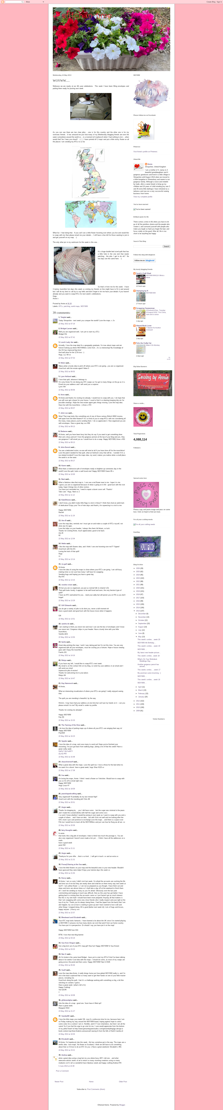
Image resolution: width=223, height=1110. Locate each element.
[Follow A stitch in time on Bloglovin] (144, 262)
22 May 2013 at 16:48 (67, 757)
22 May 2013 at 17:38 (67, 770)
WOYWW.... (142, 676)
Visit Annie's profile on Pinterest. (145, 152)
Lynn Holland (66, 376)
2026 (138, 568)
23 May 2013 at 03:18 (67, 938)
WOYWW (84, 306)
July (140, 630)
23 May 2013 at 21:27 (67, 1011)
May (140, 637)
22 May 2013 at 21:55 (67, 873)
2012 (138, 701)
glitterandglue (67, 1000)
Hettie (63, 543)
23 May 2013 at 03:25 (67, 949)
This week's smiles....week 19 (149, 646)
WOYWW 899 (151, 293)
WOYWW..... (142, 649)
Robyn (64, 660)
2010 (138, 707)
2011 (138, 704)
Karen (63, 466)
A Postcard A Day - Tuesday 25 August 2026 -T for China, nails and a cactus (156, 312)
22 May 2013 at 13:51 (67, 619)
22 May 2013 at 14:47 (67, 678)
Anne (63, 395)
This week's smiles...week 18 (149, 656)
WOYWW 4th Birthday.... (147, 643)
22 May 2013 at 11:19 (67, 516)
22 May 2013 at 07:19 (67, 324)
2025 (138, 572)
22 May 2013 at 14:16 (67, 655)
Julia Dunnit (65, 447)
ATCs (61, 306)
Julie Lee (64, 413)
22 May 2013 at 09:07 (67, 408)
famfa (63, 642)
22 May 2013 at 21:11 (67, 848)
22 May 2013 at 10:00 (67, 474)
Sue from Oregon (68, 943)
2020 (138, 588)
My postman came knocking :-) (149, 673)
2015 (138, 604)
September (142, 623)
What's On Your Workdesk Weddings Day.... (147, 660)
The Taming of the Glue (70, 725)
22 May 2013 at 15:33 (67, 720)
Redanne (64, 431)
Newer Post (59, 1082)
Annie (150, 164)
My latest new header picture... (149, 653)
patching (67, 306)
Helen (63, 363)
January (141, 697)
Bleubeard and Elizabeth (71, 917)
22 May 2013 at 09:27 (67, 461)
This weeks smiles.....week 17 (149, 670)
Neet (63, 479)
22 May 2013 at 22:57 (67, 913)
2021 (138, 585)
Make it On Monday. (153, 345)
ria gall (64, 564)
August (141, 627)
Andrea (64, 1055)
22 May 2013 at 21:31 (67, 860)
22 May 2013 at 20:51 (67, 802)
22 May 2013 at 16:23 (67, 736)
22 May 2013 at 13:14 (67, 559)
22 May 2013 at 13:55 (67, 637)
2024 (138, 575)
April (140, 687)
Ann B (63, 520)
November (142, 617)
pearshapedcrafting (69, 794)
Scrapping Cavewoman (145, 308)
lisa (62, 775)
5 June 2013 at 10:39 (66, 1066)
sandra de (65, 624)
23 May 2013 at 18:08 (67, 995)
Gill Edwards (66, 605)
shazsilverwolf (67, 762)
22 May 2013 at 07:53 (67, 358)
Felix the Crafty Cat (143, 343)
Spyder (64, 741)
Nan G (63, 954)
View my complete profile (142, 197)
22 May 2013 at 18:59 (67, 789)
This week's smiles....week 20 (149, 639)
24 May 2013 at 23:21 (67, 1050)
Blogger (122, 1105)
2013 (138, 611)
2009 (138, 711)
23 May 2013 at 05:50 (67, 965)
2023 (138, 578)
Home (91, 1082)
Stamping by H (142, 291)
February (141, 693)
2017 (138, 598)
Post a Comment (62, 1071)
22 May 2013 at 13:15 (67, 580)
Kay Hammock (67, 683)
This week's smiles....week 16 (149, 680)
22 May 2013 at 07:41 (67, 337)
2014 (138, 608)
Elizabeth (65, 1039)
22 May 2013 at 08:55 (67, 371)
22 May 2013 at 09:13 (67, 426)
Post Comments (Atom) (96, 1089)
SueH (63, 970)
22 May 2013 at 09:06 (67, 390)
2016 (138, 601)
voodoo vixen (66, 585)
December (142, 614)
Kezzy (63, 878)
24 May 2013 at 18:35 (67, 1034)
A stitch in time (82, 15)
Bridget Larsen (66, 328)
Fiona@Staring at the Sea (71, 864)
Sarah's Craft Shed (143, 273)
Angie (63, 807)
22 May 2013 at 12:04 (67, 539)
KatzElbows (66, 500)
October (141, 620)
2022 (138, 581)
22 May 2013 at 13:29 (67, 600)
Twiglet (63, 317)
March (140, 690)
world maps (75, 306)
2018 (138, 594)
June (140, 633)
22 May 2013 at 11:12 (67, 495)
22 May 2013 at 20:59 (67, 825)
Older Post (123, 1082)
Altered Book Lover (144, 326)
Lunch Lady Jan (67, 342)
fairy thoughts (67, 830)
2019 (138, 591)
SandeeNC (65, 1016)
